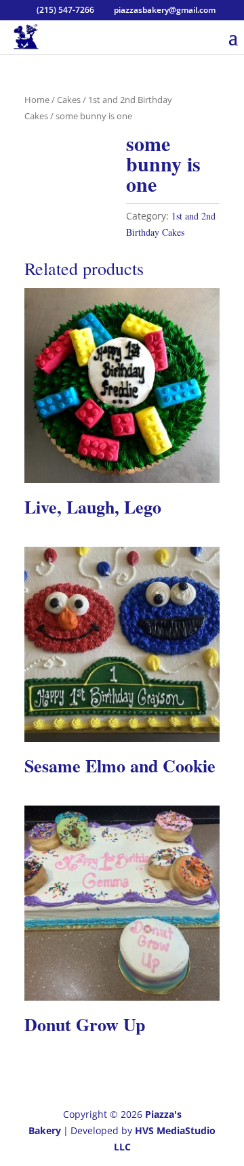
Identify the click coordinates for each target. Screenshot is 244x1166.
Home (36, 99)
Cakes (69, 99)
